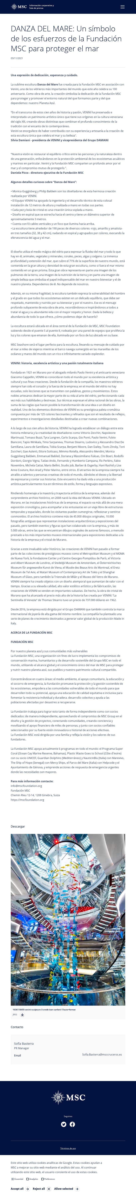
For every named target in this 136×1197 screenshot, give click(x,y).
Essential (18, 1179)
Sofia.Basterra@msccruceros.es (102, 1054)
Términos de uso (68, 1148)
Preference (49, 1179)
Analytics (33, 1179)
